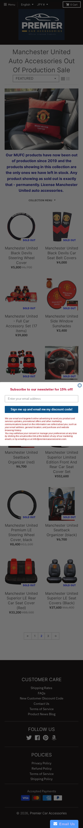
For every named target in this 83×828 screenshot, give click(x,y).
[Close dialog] (80, 385)
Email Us (66, 824)
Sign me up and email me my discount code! (41, 409)
